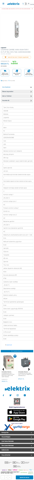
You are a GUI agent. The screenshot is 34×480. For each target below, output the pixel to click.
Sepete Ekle (24, 477)
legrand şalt (9, 344)
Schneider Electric (6, 372)
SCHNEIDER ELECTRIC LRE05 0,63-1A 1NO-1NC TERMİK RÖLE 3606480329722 (25, 374)
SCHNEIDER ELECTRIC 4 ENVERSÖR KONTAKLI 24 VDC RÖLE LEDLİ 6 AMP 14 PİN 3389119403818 (8, 375)
